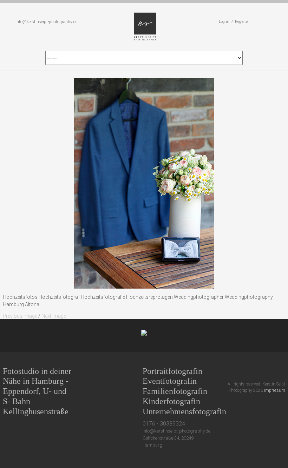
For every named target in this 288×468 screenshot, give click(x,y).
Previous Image (20, 316)
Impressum (274, 390)
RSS (282, 371)
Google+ (256, 371)
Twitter (230, 371)
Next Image (53, 316)
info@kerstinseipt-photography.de (46, 21)
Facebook (243, 371)
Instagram (269, 371)
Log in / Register (234, 21)
